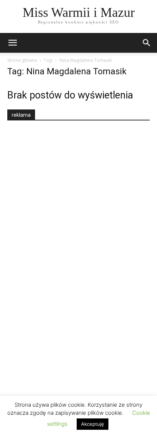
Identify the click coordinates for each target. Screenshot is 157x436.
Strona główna (22, 60)
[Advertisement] (62, 255)
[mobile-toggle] (12, 43)
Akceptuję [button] (92, 424)
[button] (147, 43)
